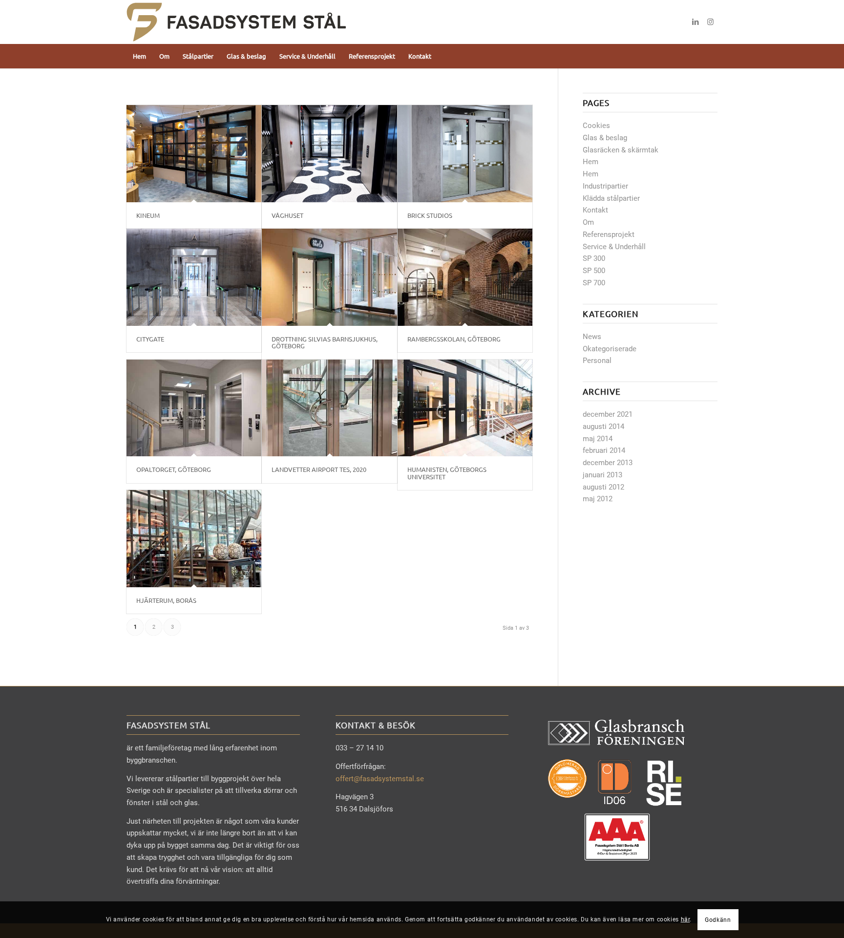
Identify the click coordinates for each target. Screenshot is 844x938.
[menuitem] (139, 56)
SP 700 (594, 282)
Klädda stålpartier (611, 198)
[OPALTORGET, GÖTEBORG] (194, 408)
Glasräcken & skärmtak (620, 150)
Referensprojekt (608, 234)
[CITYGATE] (194, 277)
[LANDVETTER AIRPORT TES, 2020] (329, 408)
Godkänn (718, 919)
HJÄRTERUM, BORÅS (166, 600)
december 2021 (608, 414)
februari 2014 (604, 450)
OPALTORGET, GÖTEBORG (173, 469)
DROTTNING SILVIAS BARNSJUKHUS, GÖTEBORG (325, 342)
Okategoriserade (609, 348)
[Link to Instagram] (710, 22)
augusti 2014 (603, 426)
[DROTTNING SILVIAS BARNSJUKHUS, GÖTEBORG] (329, 277)
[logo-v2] (236, 22)
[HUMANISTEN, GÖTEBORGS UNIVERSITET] (465, 408)
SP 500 (594, 270)
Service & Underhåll (614, 246)
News (592, 336)
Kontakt (595, 210)
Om (588, 222)
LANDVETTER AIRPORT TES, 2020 (319, 469)
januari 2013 (602, 474)
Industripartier (605, 186)
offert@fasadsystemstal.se (380, 778)
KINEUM (148, 215)
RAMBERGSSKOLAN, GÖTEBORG (454, 339)
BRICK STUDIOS (429, 215)
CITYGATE (150, 339)
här (685, 919)
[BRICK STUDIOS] (465, 153)
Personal (597, 360)
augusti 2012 (603, 487)
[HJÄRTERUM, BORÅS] (194, 538)
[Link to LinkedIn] (695, 22)
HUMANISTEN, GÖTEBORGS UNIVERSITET (446, 472)
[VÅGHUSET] (329, 153)
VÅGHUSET (287, 215)
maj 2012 (597, 498)
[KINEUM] (194, 153)
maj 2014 (597, 438)
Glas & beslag (605, 137)
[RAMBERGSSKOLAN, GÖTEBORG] (465, 277)
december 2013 (608, 462)
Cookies (596, 125)
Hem (590, 161)
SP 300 (594, 258)
